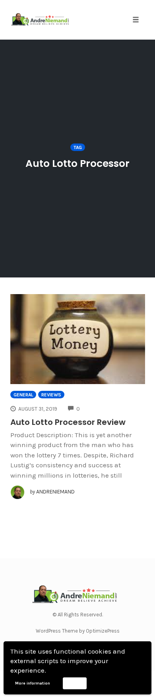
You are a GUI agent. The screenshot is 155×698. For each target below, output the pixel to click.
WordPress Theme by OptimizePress (78, 631)
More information (32, 683)
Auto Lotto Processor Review (68, 422)
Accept (74, 683)
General (23, 395)
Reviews (51, 395)
